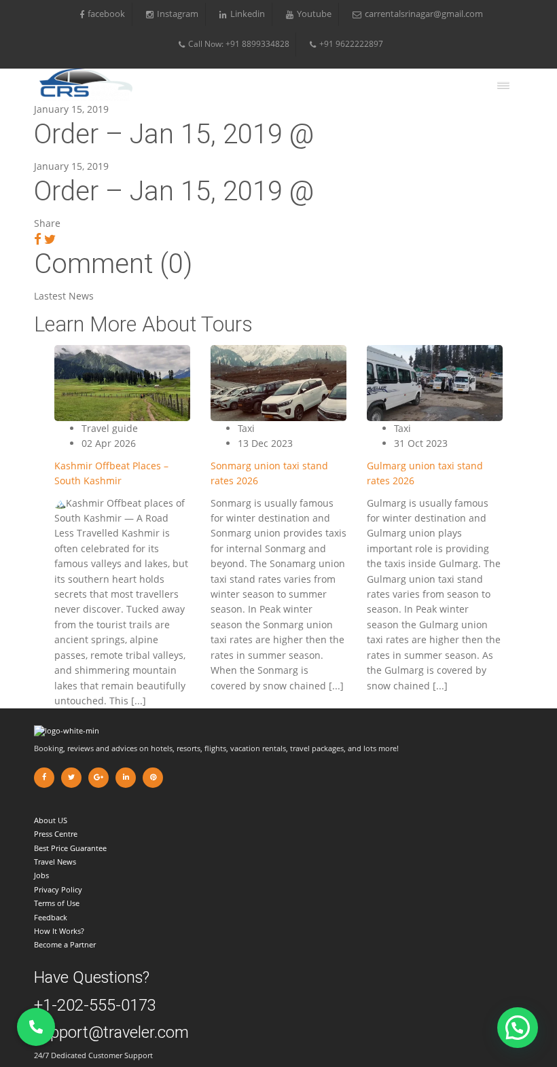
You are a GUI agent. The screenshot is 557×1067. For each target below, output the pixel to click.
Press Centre (55, 834)
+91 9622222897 (351, 44)
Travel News (55, 861)
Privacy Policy (58, 889)
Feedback (50, 917)
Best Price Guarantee (70, 848)
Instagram (177, 14)
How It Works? (59, 931)
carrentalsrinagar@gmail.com (424, 14)
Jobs (41, 875)
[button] (517, 1027)
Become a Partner (65, 944)
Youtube (314, 14)
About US (50, 820)
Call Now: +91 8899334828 (238, 44)
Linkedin (247, 14)
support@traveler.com (111, 1032)
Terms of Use (56, 903)
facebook (106, 14)
